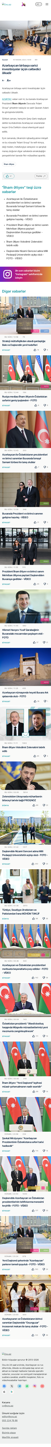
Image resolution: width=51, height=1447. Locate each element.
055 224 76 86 (10, 1420)
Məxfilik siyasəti (10, 1437)
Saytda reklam (9, 1428)
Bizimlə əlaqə (9, 1432)
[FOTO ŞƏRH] (25, 315)
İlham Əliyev (9, 164)
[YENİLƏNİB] (25, 827)
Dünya (5, 805)
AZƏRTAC (7, 99)
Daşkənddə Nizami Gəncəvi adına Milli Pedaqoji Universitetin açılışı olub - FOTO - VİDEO (27, 255)
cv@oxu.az (7, 1405)
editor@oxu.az (9, 1416)
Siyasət (6, 350)
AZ (38, 4)
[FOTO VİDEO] (25, 1234)
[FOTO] (25, 372)
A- (3, 80)
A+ (9, 80)
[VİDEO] (25, 489)
